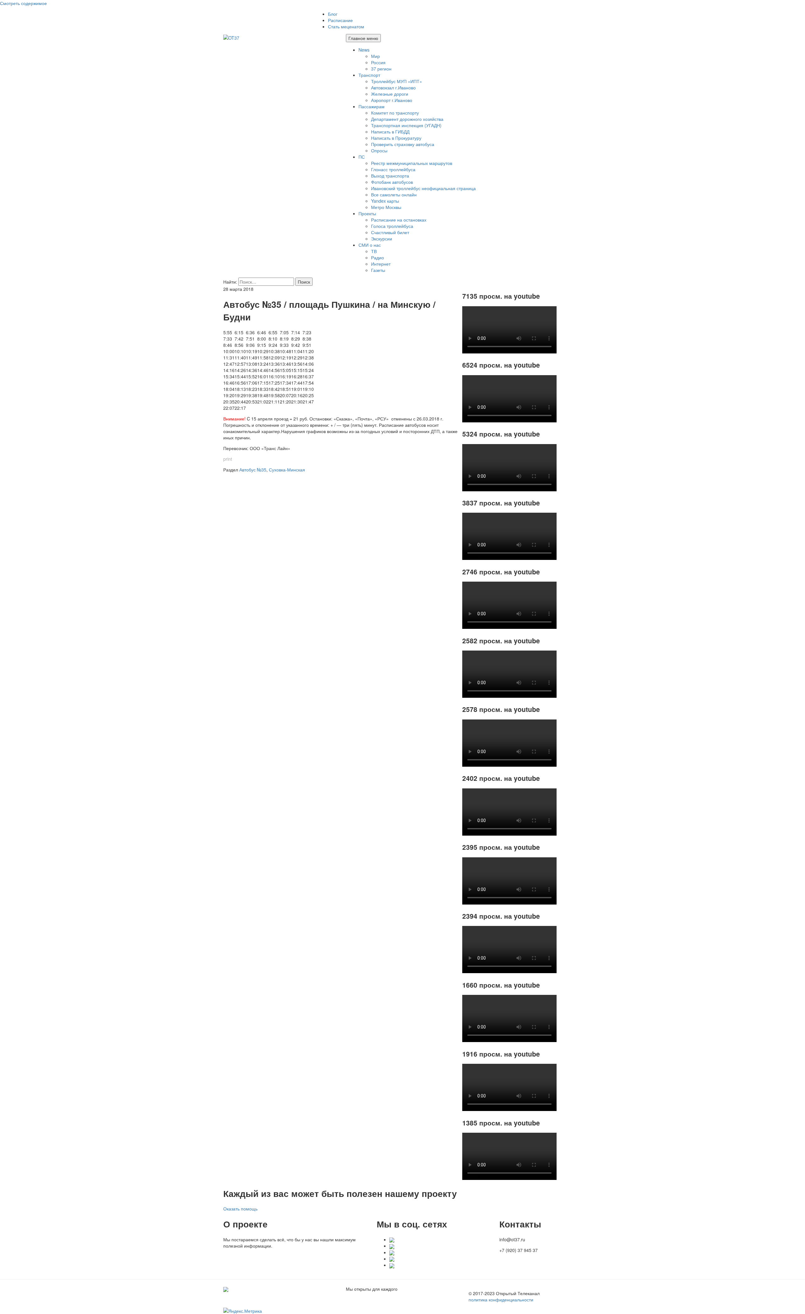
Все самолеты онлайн (394, 194)
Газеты (378, 270)
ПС (361, 157)
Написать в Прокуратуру (396, 138)
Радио (377, 257)
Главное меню (363, 38)
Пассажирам (371, 106)
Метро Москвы (386, 207)
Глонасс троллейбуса (393, 169)
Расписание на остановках (398, 220)
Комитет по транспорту (395, 113)
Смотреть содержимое (23, 3)
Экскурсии (381, 238)
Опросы (379, 150)
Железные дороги (389, 94)
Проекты (367, 213)
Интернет (381, 264)
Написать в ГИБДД (390, 131)
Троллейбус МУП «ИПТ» (396, 81)
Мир (375, 56)
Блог (332, 14)
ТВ (374, 251)
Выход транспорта (390, 175)
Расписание (340, 20)
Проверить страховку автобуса (402, 144)
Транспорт (369, 75)
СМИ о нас (369, 245)
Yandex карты (385, 201)
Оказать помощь (240, 1208)
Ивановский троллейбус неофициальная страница (423, 188)
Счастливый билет (390, 232)
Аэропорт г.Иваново (391, 100)
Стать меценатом (346, 26)
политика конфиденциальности (501, 1299)
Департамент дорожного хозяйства (407, 119)
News (363, 50)
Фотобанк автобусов (392, 182)
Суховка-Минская (287, 469)
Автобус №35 (252, 469)
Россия (378, 62)
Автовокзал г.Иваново (393, 87)
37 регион (381, 68)
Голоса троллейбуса (392, 226)
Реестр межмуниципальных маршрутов (411, 163)
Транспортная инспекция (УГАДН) (406, 125)
